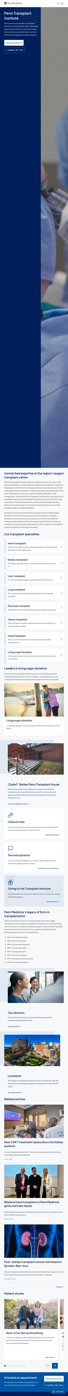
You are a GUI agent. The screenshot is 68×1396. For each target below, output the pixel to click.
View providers (13, 1026)
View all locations (14, 1092)
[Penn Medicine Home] (29, 3)
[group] (34, 1330)
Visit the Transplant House (17, 804)
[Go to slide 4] (12, 1365)
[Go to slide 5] (15, 1365)
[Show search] (58, 3)
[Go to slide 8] (22, 1365)
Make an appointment (14, 43)
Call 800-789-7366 (15, 50)
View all (59, 1287)
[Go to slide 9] (25, 1365)
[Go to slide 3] (10, 1365)
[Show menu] (62, 3)
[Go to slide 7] (20, 1365)
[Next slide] (55, 1366)
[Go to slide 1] (5, 1365)
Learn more (49, 1357)
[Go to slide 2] (7, 1365)
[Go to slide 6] (17, 1365)
